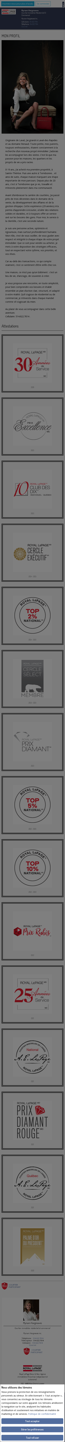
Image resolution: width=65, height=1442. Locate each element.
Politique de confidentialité (42, 1413)
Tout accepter (32, 1421)
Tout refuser (32, 1437)
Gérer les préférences (32, 1429)
